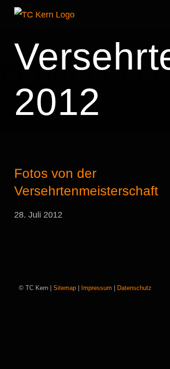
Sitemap (64, 287)
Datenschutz (134, 287)
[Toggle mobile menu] (152, 16)
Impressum (96, 287)
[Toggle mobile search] (135, 16)
